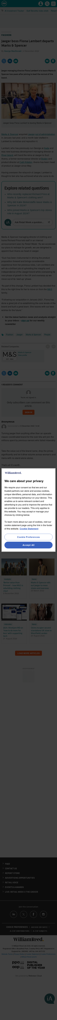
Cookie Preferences (28, 537)
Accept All (28, 545)
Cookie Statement (29, 528)
